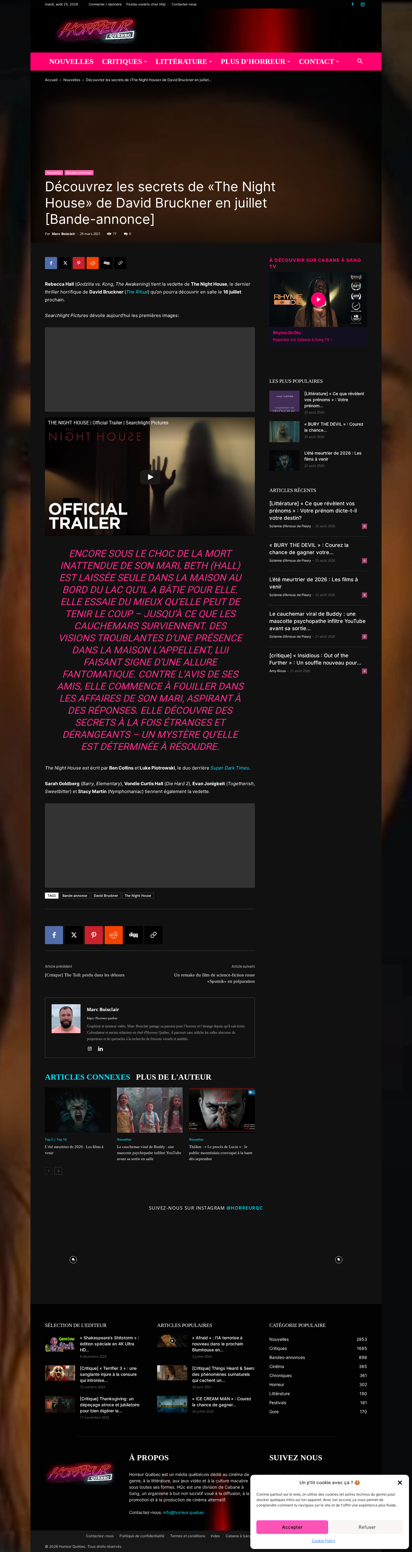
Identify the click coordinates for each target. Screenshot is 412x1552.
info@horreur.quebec (183, 1512)
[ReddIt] (93, 263)
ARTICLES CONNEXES (87, 1077)
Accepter (292, 1527)
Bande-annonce (74, 895)
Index (215, 1536)
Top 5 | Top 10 (56, 1139)
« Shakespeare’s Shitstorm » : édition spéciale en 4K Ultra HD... (109, 1343)
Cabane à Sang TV (241, 1536)
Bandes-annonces (79, 172)
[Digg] (106, 263)
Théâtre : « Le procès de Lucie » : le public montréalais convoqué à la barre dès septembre (220, 1152)
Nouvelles (71, 61)
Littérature (181, 61)
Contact (316, 61)
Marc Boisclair (63, 233)
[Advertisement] (150, 369)
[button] (400, 1483)
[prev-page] (48, 1171)
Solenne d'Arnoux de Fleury (290, 526)
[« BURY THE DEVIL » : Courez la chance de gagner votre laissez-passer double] (284, 431)
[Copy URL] (120, 263)
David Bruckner (106, 895)
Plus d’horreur (253, 61)
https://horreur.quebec (102, 1018)
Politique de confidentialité (141, 1536)
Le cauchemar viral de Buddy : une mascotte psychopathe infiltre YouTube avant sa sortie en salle (149, 1152)
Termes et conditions (187, 1536)
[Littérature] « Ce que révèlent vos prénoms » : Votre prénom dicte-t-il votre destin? (313, 510)
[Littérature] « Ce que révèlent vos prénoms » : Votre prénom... (334, 399)
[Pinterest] (79, 263)
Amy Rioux (277, 671)
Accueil (51, 80)
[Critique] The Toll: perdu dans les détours (85, 975)
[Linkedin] (103, 1049)
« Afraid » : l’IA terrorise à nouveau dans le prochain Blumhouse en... (217, 1343)
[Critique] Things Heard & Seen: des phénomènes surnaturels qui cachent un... (223, 1374)
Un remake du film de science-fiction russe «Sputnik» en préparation (214, 978)
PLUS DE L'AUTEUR (173, 1077)
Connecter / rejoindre (105, 4)
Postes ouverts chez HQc (146, 4)
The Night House (138, 895)
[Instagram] (362, 4)
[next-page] (58, 1171)
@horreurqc (245, 1208)
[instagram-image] (73, 1258)
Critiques (122, 61)
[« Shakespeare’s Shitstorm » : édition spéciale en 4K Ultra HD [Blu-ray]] (60, 1343)
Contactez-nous (184, 4)
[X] (65, 263)
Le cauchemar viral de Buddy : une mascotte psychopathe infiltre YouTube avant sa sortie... (317, 621)
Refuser (367, 1527)
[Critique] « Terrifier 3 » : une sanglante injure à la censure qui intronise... (108, 1374)
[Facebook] (352, 4)
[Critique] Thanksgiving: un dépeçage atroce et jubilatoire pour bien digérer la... (109, 1404)
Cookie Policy (323, 1540)
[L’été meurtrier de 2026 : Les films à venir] (78, 1110)
